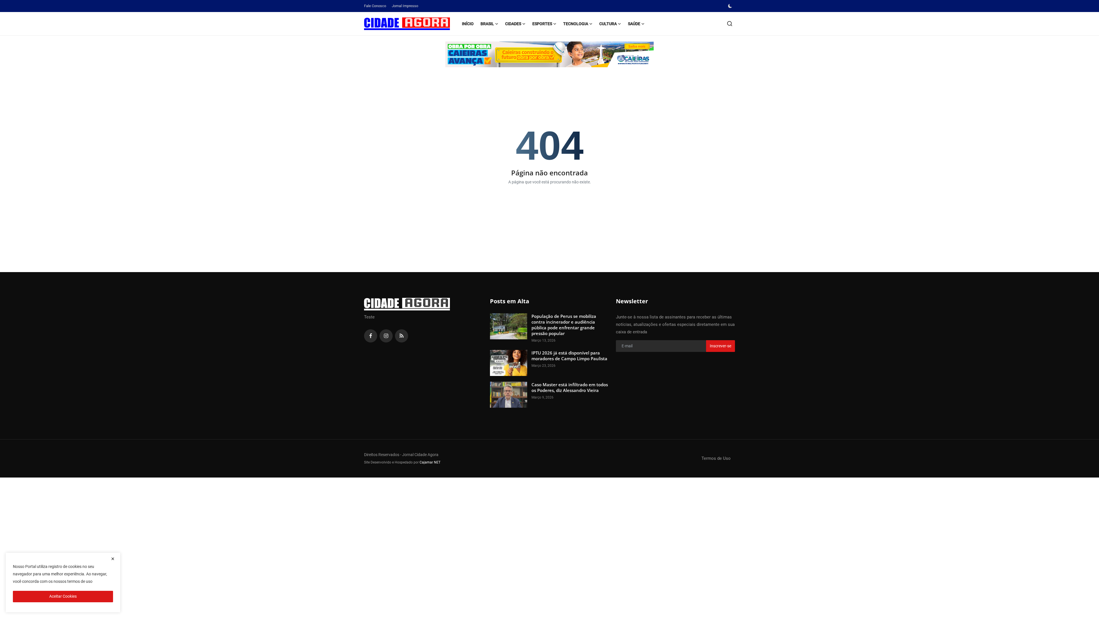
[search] (729, 23)
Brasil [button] (487, 23)
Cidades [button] (513, 23)
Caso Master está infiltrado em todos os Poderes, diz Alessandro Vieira (569, 387)
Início (468, 23)
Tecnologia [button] (575, 23)
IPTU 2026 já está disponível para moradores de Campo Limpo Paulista (569, 355)
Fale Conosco (375, 6)
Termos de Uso (716, 458)
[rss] (401, 335)
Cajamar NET (430, 462)
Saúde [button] (634, 23)
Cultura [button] (608, 23)
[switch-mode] (730, 6)
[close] (112, 559)
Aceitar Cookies (63, 596)
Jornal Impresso (405, 6)
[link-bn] (549, 54)
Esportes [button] (542, 23)
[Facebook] (370, 335)
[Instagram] (386, 335)
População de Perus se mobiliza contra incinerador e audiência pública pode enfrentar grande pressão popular (563, 324)
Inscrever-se (720, 346)
